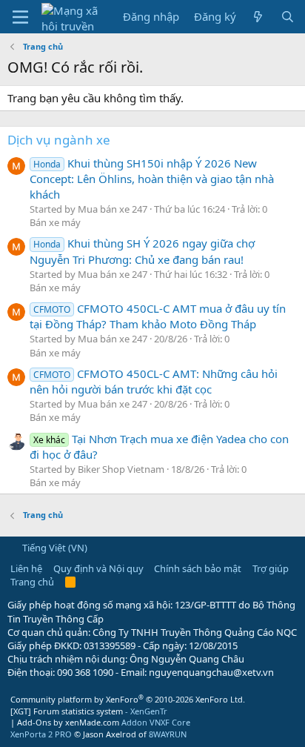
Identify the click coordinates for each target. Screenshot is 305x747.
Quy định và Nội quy (98, 568)
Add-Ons (34, 722)
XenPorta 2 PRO (41, 734)
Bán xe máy (55, 222)
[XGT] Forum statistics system (88, 711)
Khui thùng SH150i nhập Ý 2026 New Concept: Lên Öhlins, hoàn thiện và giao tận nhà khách (152, 179)
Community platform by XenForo (127, 699)
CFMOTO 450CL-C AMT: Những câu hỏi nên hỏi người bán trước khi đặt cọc (154, 381)
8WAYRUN (168, 734)
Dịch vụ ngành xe (58, 139)
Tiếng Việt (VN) (53, 547)
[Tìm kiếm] (287, 16)
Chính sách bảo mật (197, 568)
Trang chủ (32, 581)
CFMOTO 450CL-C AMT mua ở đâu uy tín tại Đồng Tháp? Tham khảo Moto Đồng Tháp (158, 316)
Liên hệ (26, 568)
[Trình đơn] (20, 17)
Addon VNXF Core (155, 722)
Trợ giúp (270, 568)
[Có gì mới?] (258, 16)
